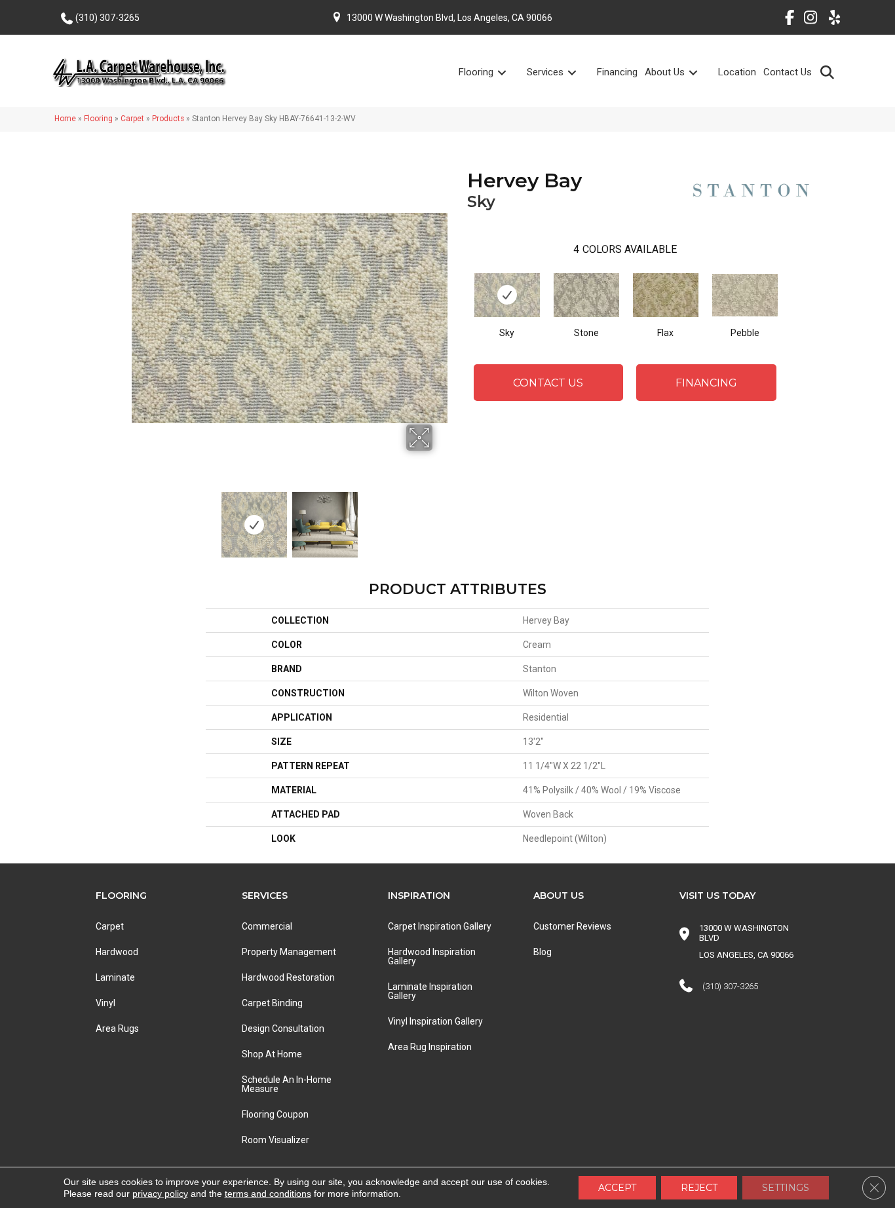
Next (440, 518)
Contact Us (787, 72)
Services (545, 72)
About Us (665, 72)
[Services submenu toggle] (580, 72)
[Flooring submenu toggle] (510, 72)
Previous (138, 518)
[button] (830, 72)
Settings (785, 1188)
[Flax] (666, 295)
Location (737, 72)
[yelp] (830, 19)
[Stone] (586, 295)
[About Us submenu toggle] (701, 72)
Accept (617, 1188)
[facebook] (784, 19)
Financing (617, 72)
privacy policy (160, 1193)
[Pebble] (745, 295)
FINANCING (706, 383)
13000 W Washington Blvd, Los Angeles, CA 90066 (449, 17)
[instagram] (807, 19)
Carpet (132, 118)
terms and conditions (268, 1193)
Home (65, 118)
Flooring (476, 72)
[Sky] (507, 295)
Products (168, 118)
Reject (699, 1188)
